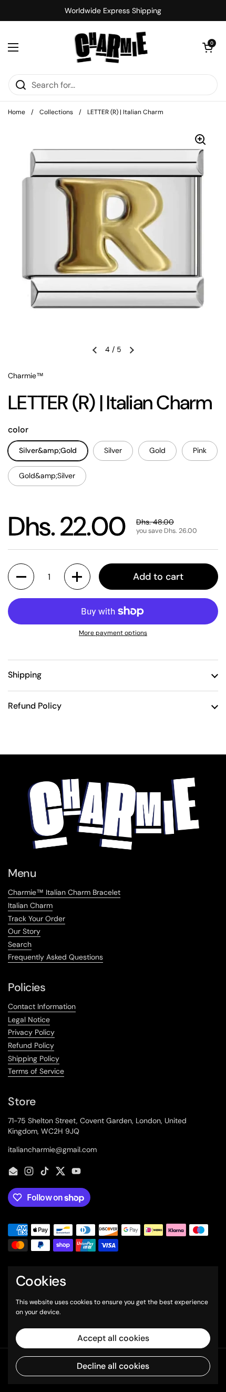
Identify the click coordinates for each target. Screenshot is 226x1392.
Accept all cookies (113, 1338)
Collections (56, 112)
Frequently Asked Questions (55, 957)
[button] (207, 47)
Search (20, 944)
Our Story (24, 931)
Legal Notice (29, 1019)
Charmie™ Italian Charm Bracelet (64, 892)
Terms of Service (36, 1071)
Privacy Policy (31, 1032)
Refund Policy (31, 1045)
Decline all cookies (113, 1365)
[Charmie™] (111, 47)
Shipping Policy (33, 1058)
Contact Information (42, 1006)
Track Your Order (36, 918)
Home (16, 112)
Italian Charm (30, 905)
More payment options (113, 633)
